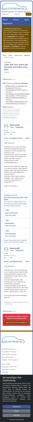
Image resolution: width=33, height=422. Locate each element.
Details (16, 411)
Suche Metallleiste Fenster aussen (16, 90)
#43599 (27, 261)
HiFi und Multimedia (7, 357)
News (26, 20)
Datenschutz (20, 419)
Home (5, 20)
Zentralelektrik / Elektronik (9, 351)
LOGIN (29, 14)
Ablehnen (16, 415)
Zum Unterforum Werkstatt (11, 110)
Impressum (12, 419)
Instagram (6, 46)
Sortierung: (6, 79)
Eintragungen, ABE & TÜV (9, 366)
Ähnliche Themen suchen (10, 113)
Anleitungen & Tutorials (8, 369)
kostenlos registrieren (24, 11)
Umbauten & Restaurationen (10, 360)
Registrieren (7, 23)
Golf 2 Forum (18, 55)
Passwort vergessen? (8, 11)
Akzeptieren (16, 406)
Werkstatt (27, 55)
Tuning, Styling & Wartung (9, 354)
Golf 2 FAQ (5, 372)
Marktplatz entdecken (9, 117)
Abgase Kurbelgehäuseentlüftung (15, 98)
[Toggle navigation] (27, 23)
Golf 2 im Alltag (6, 364)
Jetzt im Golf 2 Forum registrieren (16, 322)
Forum (16, 20)
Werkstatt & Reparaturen (9, 349)
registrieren (11, 36)
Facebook (15, 46)
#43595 (27, 138)
